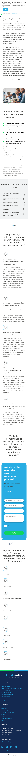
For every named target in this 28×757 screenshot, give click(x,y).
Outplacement (7, 659)
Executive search (6, 686)
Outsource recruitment (7, 712)
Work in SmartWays (6, 718)
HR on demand (7, 635)
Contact (3, 720)
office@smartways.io (7, 742)
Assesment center (8, 647)
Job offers (4, 714)
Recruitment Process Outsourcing (12, 598)
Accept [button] (5, 9)
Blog (2, 716)
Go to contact (8, 491)
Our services (4, 710)
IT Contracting (5, 690)
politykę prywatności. (18, 525)
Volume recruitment (8, 623)
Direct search (6, 574)
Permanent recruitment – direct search (12, 688)
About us (3, 708)
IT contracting (7, 586)
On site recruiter (7, 611)
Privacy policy (5, 751)
